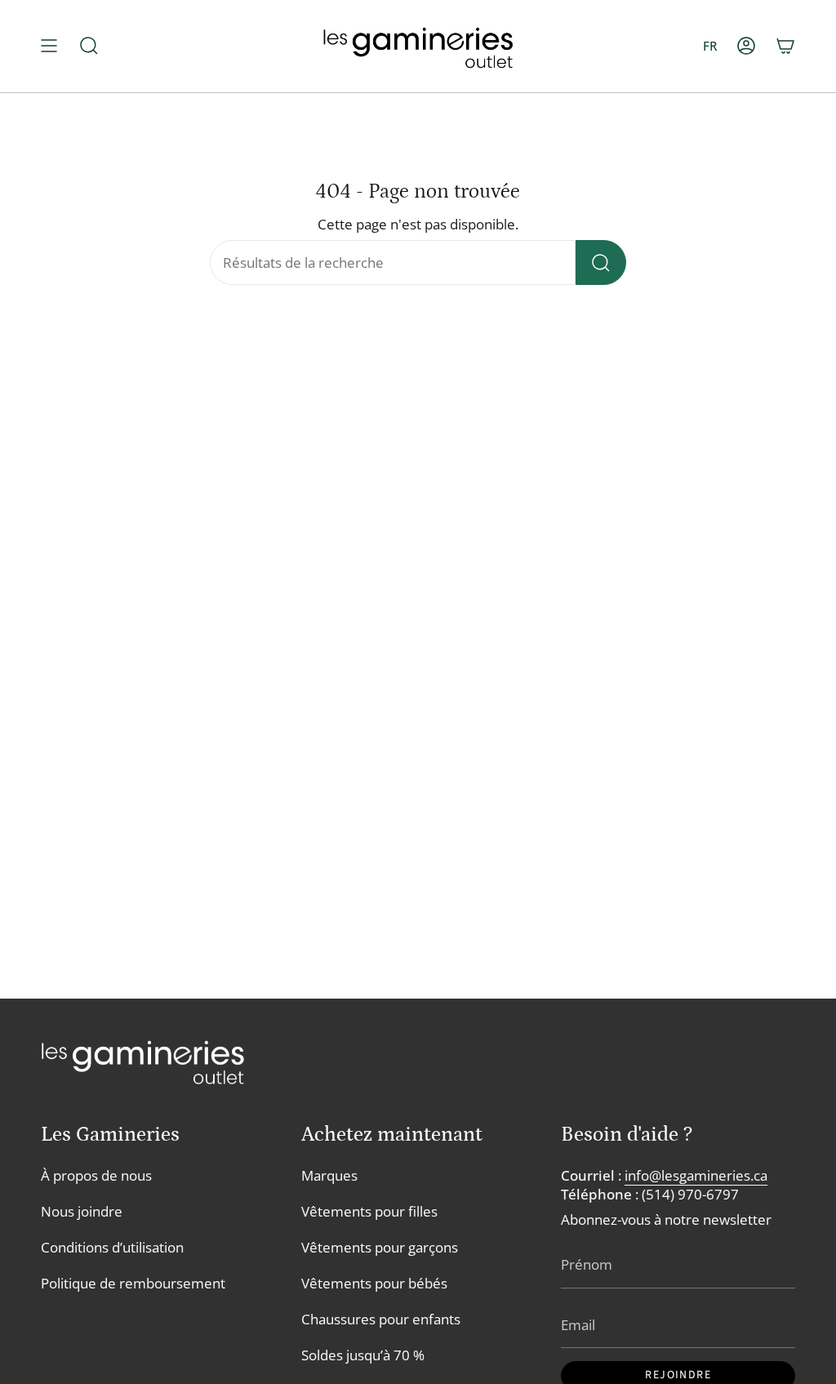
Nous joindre (81, 1211)
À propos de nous (96, 1175)
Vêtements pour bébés (374, 1283)
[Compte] (746, 46)
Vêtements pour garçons (379, 1247)
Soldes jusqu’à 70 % (363, 1355)
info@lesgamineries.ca (696, 1175)
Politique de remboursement (133, 1283)
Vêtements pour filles (369, 1211)
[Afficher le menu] (49, 46)
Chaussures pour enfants (380, 1319)
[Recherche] (601, 262)
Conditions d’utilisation (112, 1247)
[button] (89, 46)
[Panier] (785, 46)
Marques (329, 1175)
